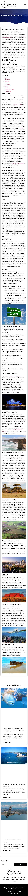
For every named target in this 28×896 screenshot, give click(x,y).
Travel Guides (5, 879)
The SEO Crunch (17, 888)
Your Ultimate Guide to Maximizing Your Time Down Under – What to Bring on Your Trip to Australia (13, 729)
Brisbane (7, 81)
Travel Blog (13, 877)
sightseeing (13, 302)
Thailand (14, 881)
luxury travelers (15, 50)
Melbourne (7, 79)
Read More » (7, 742)
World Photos (14, 879)
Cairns (6, 86)
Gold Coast (7, 84)
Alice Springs (8, 87)
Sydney (6, 78)
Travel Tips (6, 877)
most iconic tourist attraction (14, 376)
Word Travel (23, 879)
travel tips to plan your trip (17, 163)
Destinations (21, 877)
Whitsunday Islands (9, 89)
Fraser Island (8, 91)
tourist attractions (18, 104)
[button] (25, 4)
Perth (6, 83)
